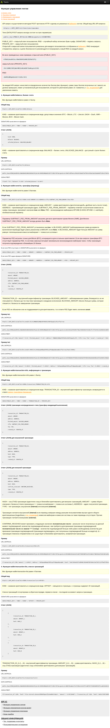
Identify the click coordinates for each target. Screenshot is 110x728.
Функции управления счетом (14, 705)
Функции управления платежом (15, 711)
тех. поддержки (32, 515)
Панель (6, 2)
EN (105, 2)
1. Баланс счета (6, 13)
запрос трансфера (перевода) (19, 392)
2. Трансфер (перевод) (8, 15)
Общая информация (12, 718)
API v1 (4, 702)
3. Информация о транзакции (10, 17)
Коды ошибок (8, 714)
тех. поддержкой (92, 88)
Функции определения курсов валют (17, 708)
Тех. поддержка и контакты (13, 721)
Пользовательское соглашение (15, 724)
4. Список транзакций (8, 19)
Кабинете (72, 24)
